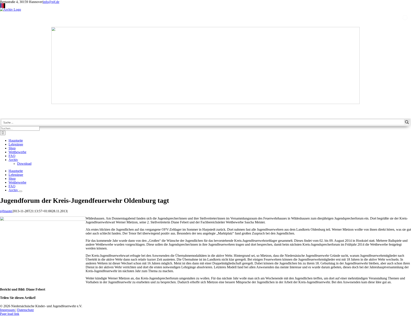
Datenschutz (25, 310)
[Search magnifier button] (407, 122)
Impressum (8, 310)
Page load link (9, 314)
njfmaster (6, 211)
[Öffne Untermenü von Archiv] (20, 191)
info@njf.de (51, 2)
